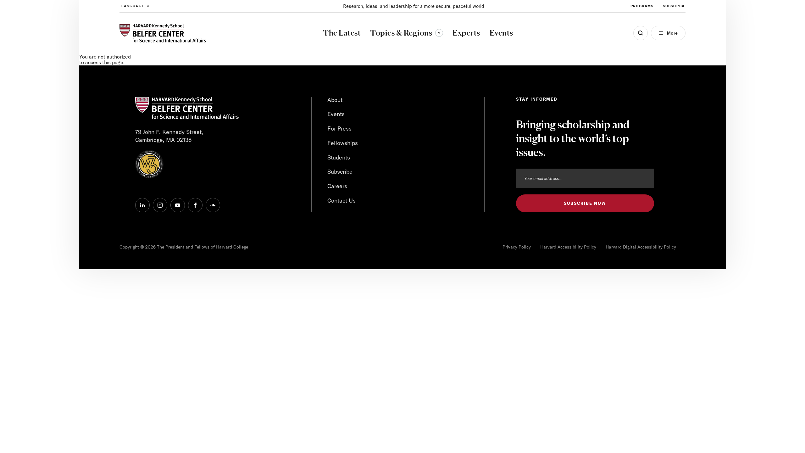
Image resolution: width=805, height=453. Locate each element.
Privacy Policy (516, 247)
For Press (339, 128)
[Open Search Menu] (640, 33)
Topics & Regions (406, 32)
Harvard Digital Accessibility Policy (641, 247)
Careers (337, 186)
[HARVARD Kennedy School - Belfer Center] (162, 33)
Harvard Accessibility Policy (568, 247)
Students (338, 157)
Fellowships (342, 143)
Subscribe (674, 6)
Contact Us (341, 200)
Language (132, 6)
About (334, 99)
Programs (641, 6)
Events (336, 114)
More (672, 33)
